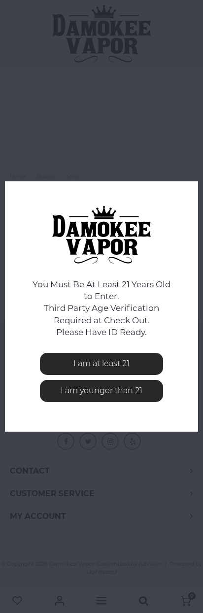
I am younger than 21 (101, 390)
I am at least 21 (101, 363)
